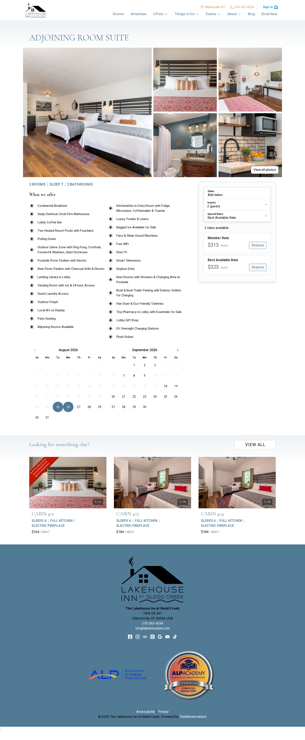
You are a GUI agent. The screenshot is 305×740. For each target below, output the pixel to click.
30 (37, 417)
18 (165, 386)
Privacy (163, 712)
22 (134, 396)
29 (99, 407)
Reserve (258, 245)
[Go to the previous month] (35, 350)
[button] (237, 193)
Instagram (137, 637)
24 (155, 396)
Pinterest (152, 637)
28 (89, 407)
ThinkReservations (192, 717)
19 (176, 386)
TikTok (175, 637)
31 (47, 417)
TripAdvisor (145, 637)
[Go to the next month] (177, 350)
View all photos (265, 170)
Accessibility (145, 712)
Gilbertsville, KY (215, 7)
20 (113, 396)
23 (144, 396)
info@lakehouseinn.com (152, 628)
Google (160, 637)
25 (58, 407)
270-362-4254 (244, 7)
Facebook (130, 637)
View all (255, 444)
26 (68, 407)
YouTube (167, 637)
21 (123, 396)
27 (78, 407)
